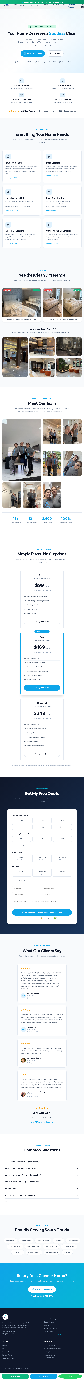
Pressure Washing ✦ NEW (53, 1335)
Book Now (59, 2)
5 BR (42, 827)
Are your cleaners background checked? (22, 1182)
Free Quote (43, 1376)
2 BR (42, 820)
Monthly (62, 871)
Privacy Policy (7, 1355)
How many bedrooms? (20, 815)
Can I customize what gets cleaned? (20, 1195)
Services (14, 4)
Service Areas (7, 1352)
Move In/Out (62, 859)
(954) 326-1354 (46, 1296)
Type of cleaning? (18, 852)
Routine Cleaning (50, 1319)
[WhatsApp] (70, 1376)
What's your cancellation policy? (19, 1202)
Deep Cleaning (49, 1322)
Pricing (46, 4)
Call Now (56, 53)
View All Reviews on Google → (42, 1122)
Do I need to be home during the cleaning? (22, 1162)
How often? (16, 866)
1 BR (21, 820)
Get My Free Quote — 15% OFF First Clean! (43, 912)
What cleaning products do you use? (20, 1168)
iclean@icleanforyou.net (52, 1348)
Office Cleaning (49, 1331)
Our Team (39, 5)
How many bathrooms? (20, 834)
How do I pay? (11, 1188)
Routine (21, 859)
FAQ (63, 4)
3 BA (62, 839)
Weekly (22, 873)
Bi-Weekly (42, 873)
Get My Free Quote (34, 53)
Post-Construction (50, 1328)
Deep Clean (42, 859)
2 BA (42, 839)
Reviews (56, 4)
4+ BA (22, 845)
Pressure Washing (23, 5)
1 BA (21, 839)
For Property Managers (72, 4)
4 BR (21, 827)
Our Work (32, 5)
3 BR (62, 820)
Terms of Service (8, 1358)
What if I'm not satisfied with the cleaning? (23, 1175)
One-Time (21, 880)
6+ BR (62, 827)
